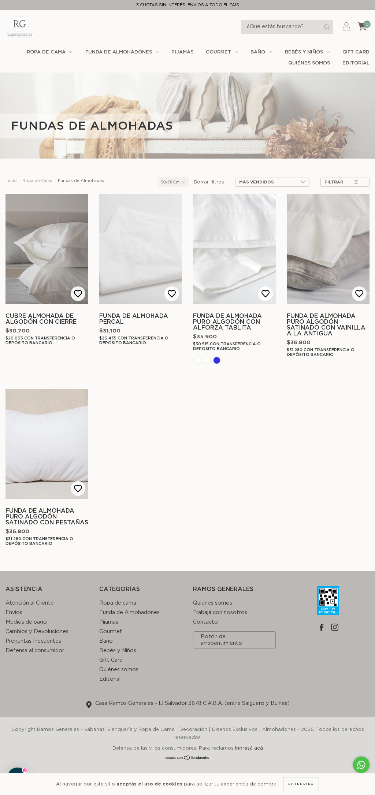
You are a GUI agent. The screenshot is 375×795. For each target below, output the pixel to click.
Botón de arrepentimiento (221, 640)
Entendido (301, 784)
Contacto (205, 622)
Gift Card (356, 52)
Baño (258, 52)
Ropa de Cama (37, 181)
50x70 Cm (170, 182)
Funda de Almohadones (119, 52)
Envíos (13, 612)
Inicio (11, 181)
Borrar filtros (209, 182)
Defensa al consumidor (34, 650)
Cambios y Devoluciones (36, 631)
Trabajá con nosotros (220, 612)
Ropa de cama (47, 52)
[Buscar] (326, 26)
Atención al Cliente (29, 603)
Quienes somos (212, 603)
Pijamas (182, 52)
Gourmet (219, 52)
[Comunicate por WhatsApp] (361, 765)
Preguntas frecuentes (33, 641)
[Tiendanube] (188, 759)
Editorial (356, 63)
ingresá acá (249, 748)
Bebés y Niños (304, 52)
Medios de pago (26, 622)
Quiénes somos (309, 63)
